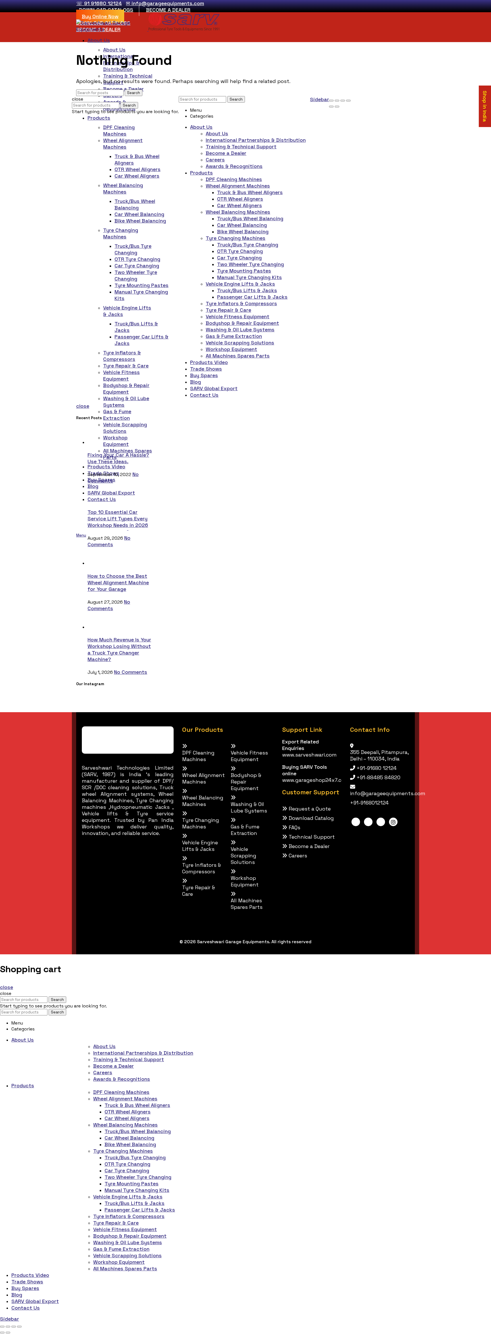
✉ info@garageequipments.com (165, 3)
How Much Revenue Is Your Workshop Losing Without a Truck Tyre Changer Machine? (119, 649)
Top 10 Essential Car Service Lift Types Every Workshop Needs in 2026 (118, 518)
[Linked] (368, 822)
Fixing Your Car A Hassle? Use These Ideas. (118, 458)
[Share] (337, 100)
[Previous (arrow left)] (331, 106)
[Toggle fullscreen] (342, 100)
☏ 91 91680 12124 (99, 3)
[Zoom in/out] (348, 100)
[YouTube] (380, 822)
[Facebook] (355, 822)
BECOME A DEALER (168, 10)
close (82, 406)
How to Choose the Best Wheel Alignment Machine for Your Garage (118, 582)
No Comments (109, 541)
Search (133, 92)
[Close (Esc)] (331, 100)
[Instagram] (393, 822)
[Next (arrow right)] (337, 106)
